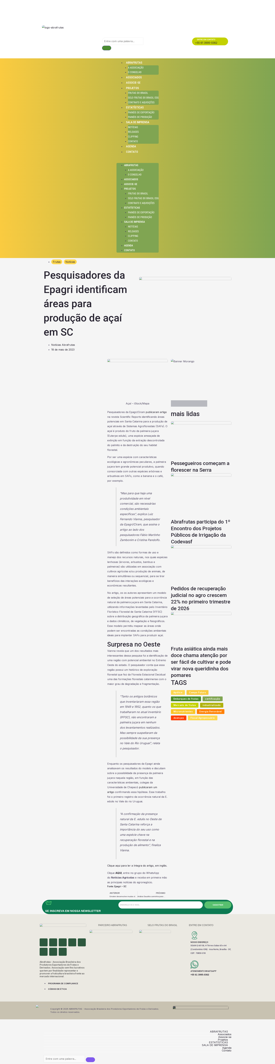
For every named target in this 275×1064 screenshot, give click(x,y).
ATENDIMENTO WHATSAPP (203, 971)
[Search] (106, 48)
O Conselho (134, 72)
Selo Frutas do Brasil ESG (143, 97)
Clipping (133, 136)
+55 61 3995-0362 (199, 974)
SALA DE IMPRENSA (137, 122)
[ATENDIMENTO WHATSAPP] (194, 964)
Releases (133, 131)
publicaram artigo (156, 412)
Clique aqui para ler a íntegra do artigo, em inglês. (137, 865)
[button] (137, 160)
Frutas (57, 261)
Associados (134, 77)
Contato (133, 141)
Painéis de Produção (140, 117)
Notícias (133, 127)
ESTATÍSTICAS (135, 107)
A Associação (136, 67)
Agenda (131, 146)
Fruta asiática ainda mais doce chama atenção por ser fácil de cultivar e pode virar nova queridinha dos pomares (201, 662)
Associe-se (133, 82)
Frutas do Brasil (138, 92)
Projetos (132, 88)
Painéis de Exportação (141, 112)
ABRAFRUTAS (134, 62)
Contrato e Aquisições (141, 102)
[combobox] (122, 41)
